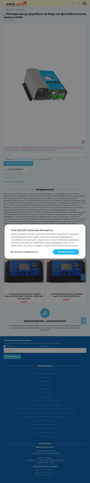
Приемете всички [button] (66, 252)
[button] (24, 252)
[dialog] (44, 241)
